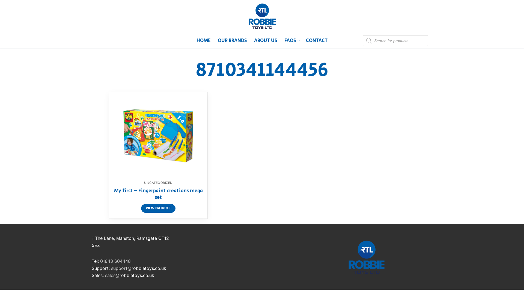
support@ (121, 268)
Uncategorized (158, 183)
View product (158, 208)
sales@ (112, 275)
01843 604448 (115, 261)
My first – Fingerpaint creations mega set (158, 194)
